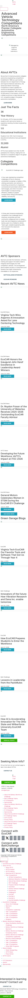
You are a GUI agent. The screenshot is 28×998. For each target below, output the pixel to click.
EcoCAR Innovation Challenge (12, 863)
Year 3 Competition (12, 915)
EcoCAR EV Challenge (9, 902)
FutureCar (12, 886)
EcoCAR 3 (12, 898)
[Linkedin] (19, 838)
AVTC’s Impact (10, 869)
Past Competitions (11, 875)
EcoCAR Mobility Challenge (17, 900)
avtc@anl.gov (5, 790)
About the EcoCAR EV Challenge (14, 814)
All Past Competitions (15, 877)
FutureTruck (12, 890)
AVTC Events (8, 817)
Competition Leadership (13, 910)
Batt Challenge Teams (11, 798)
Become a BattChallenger (13, 938)
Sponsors (8, 906)
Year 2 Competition (12, 913)
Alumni (5, 962)
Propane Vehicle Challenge (17, 885)
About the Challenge (12, 904)
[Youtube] (23, 838)
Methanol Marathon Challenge (18, 879)
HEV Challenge (13, 883)
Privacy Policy (8, 819)
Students (8, 919)
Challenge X (12, 892)
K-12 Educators (8, 800)
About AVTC (9, 867)
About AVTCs (7, 865)
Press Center (10, 954)
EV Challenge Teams (10, 816)
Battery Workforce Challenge (12, 921)
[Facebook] (3, 838)
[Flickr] (11, 838)
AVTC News (9, 952)
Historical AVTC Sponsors (13, 873)
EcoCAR (11, 894)
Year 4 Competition (12, 917)
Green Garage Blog (11, 950)
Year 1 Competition (11, 911)
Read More (7, 329)
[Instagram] (15, 838)
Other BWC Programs (12, 946)
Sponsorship (8, 802)
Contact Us (7, 986)
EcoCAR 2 (12, 896)
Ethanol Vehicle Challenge (16, 888)
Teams (8, 908)
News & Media (7, 948)
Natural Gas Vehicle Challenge (18, 881)
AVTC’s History (10, 871)
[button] (1, 6)
